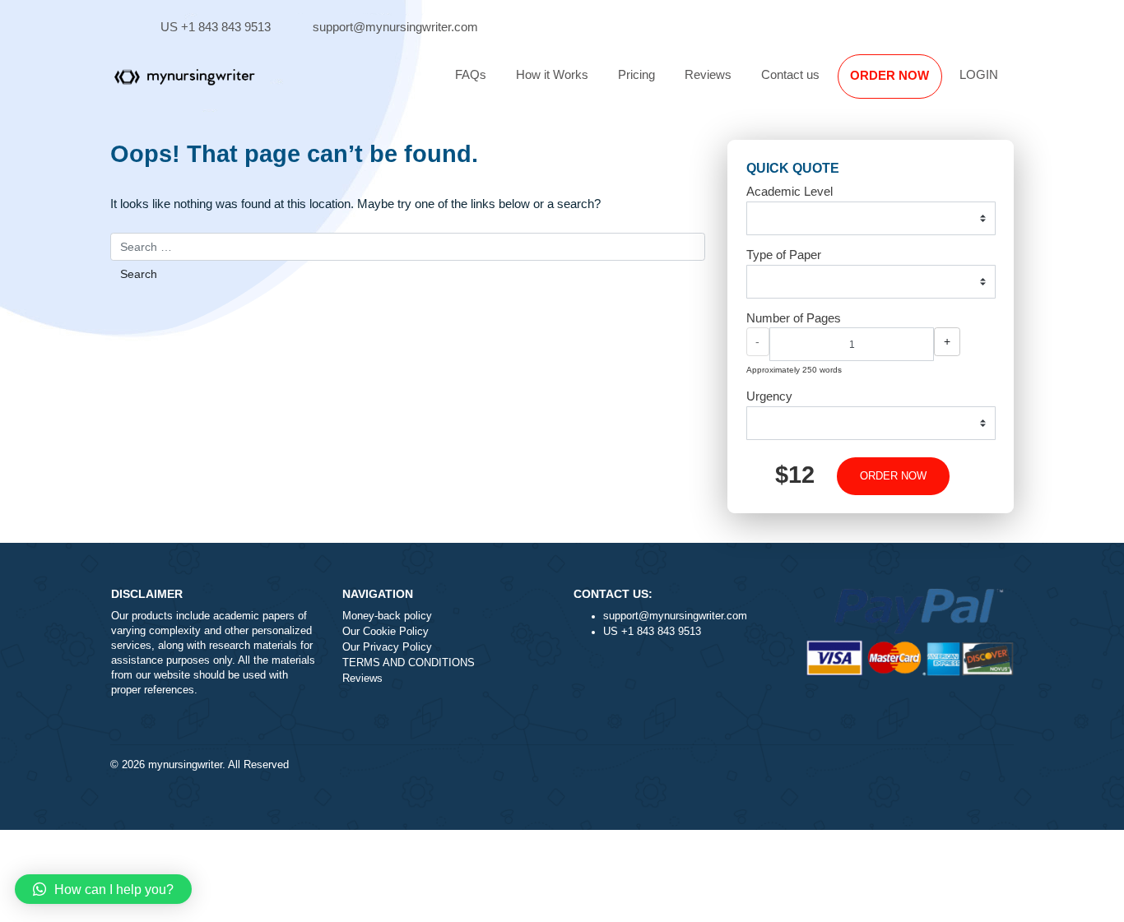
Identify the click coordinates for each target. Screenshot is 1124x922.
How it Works (552, 74)
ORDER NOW (889, 75)
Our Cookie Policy (385, 631)
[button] (103, 889)
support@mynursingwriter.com (395, 27)
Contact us (790, 74)
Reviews (708, 74)
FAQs (470, 74)
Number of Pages (793, 318)
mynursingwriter (185, 765)
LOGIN (978, 74)
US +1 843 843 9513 (215, 27)
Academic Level (789, 191)
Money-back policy (387, 616)
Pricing (636, 74)
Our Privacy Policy (387, 647)
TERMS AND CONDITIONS (408, 663)
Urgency (769, 396)
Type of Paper (783, 255)
